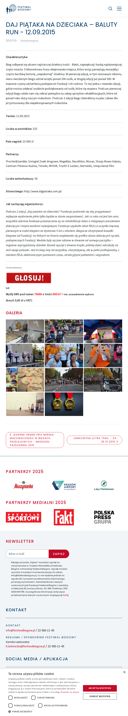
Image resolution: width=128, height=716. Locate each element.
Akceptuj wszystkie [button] (100, 688)
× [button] (124, 672)
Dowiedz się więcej (70, 692)
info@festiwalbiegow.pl (20, 630)
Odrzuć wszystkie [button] (99, 696)
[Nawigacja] (119, 8)
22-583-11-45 (46, 630)
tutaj (65, 595)
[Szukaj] (110, 8)
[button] (44, 711)
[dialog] (64, 692)
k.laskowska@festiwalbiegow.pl (25, 646)
